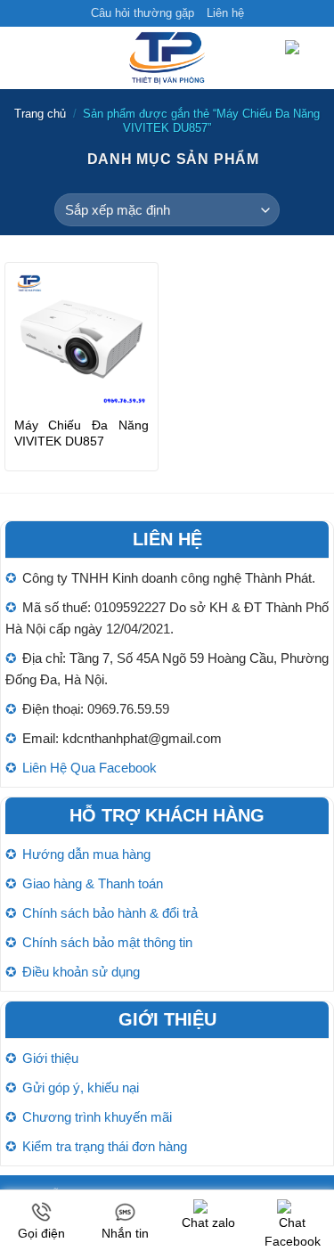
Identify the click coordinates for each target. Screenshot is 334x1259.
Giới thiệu (50, 1058)
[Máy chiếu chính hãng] (167, 58)
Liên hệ (225, 13)
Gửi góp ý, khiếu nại (80, 1087)
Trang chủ (40, 113)
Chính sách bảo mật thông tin (107, 942)
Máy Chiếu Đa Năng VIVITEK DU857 (81, 433)
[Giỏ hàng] (303, 58)
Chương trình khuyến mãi (97, 1116)
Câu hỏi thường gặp (142, 13)
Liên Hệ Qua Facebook (89, 767)
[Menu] (24, 58)
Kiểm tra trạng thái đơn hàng (104, 1146)
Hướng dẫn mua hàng (86, 854)
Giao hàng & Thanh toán (92, 883)
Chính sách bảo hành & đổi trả (110, 912)
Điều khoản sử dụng (81, 971)
